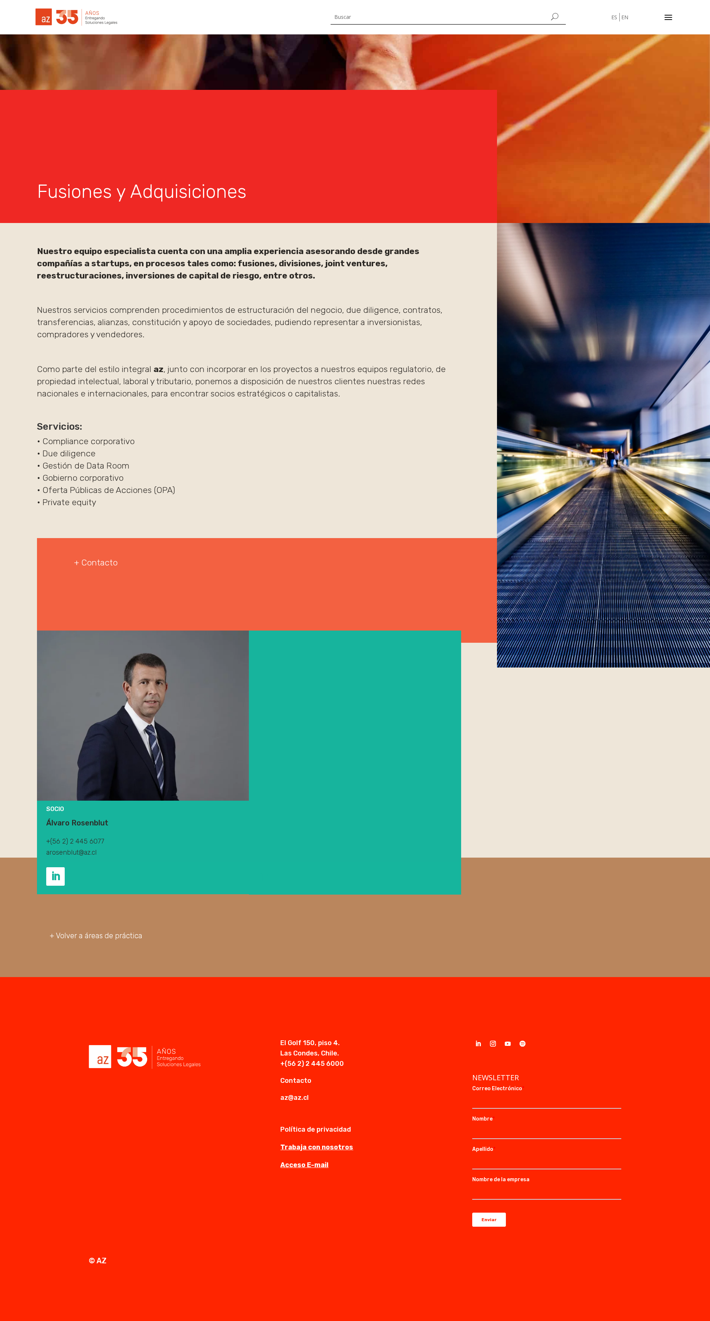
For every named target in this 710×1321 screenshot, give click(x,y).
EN (624, 17)
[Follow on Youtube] (508, 1044)
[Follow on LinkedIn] (55, 876)
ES (614, 17)
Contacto (295, 1081)
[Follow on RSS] (522, 1044)
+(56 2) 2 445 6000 (312, 1064)
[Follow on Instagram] (493, 1044)
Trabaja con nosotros (316, 1147)
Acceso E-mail (304, 1165)
